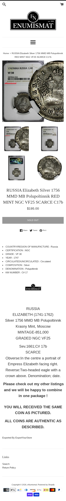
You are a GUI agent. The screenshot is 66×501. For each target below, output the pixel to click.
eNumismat (32, 485)
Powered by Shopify (46, 485)
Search (6, 464)
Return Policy (9, 467)
